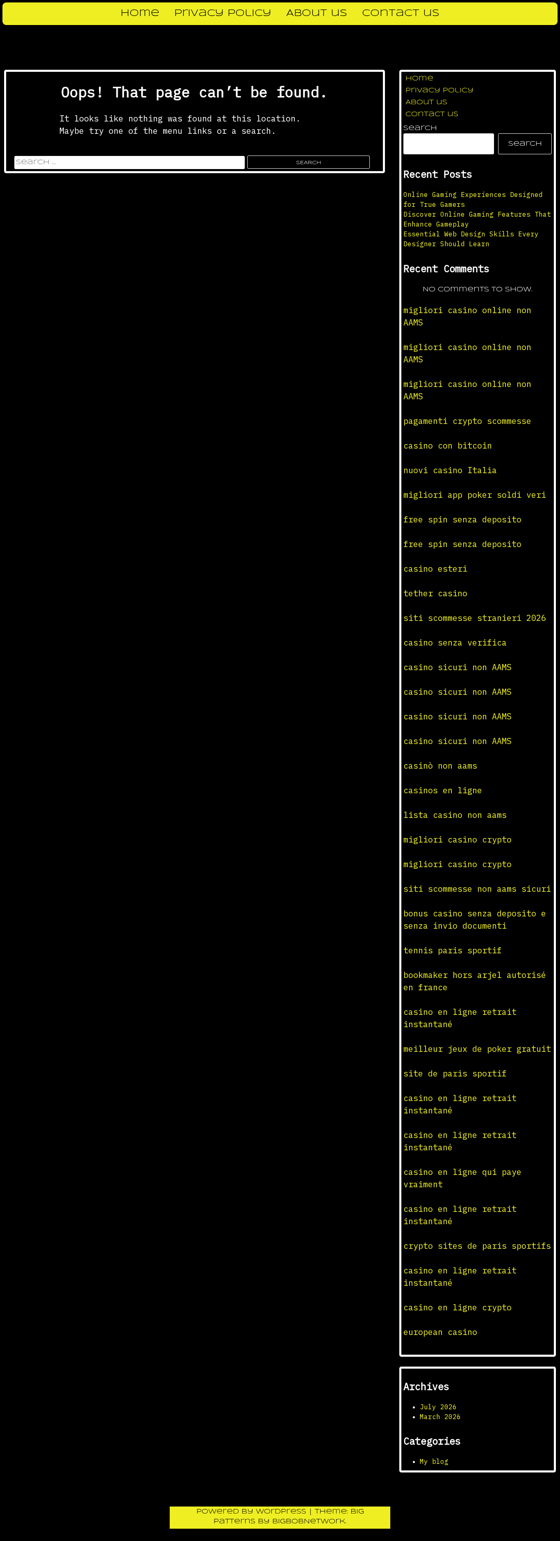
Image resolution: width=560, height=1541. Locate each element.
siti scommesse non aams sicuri (477, 888)
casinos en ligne (442, 790)
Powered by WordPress (252, 1512)
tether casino (435, 593)
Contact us (400, 13)
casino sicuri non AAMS (457, 667)
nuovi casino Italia (450, 470)
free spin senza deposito (462, 519)
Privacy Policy (222, 13)
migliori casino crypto (457, 839)
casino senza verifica (455, 642)
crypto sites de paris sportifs (477, 1245)
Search (420, 128)
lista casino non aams (455, 814)
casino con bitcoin (447, 445)
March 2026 (440, 1417)
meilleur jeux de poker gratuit (477, 1048)
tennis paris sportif (452, 950)
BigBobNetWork (308, 1521)
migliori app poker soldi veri (474, 494)
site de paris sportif (455, 1073)
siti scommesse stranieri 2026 (474, 617)
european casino (440, 1331)
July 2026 (438, 1407)
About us (316, 13)
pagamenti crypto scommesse (467, 420)
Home (140, 13)
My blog (434, 1461)
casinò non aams (440, 765)
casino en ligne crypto (457, 1307)
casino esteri (435, 568)
